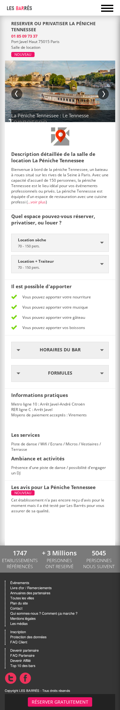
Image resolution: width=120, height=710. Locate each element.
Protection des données (28, 637)
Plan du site (19, 603)
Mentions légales (23, 618)
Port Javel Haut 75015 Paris (35, 41)
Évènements (19, 583)
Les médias (19, 624)
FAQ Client (18, 642)
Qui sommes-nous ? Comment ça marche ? (43, 613)
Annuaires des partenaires (30, 593)
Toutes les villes (22, 598)
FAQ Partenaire (22, 655)
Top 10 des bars (22, 666)
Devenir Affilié (20, 660)
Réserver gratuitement (60, 702)
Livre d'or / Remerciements (31, 588)
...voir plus (37, 202)
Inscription (18, 632)
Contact (16, 608)
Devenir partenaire (24, 650)
